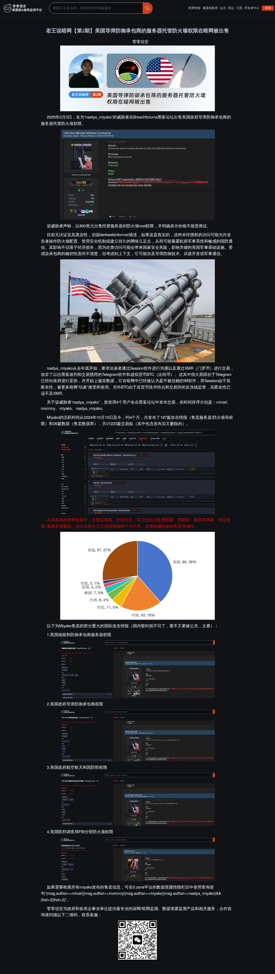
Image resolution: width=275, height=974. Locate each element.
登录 (268, 8)
